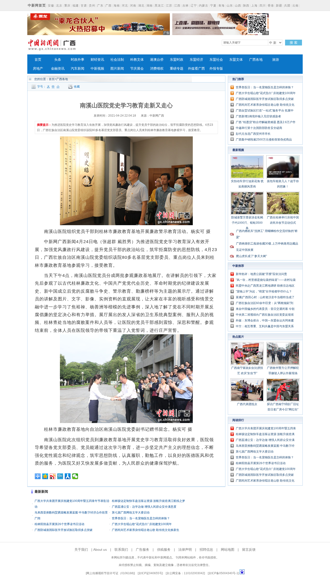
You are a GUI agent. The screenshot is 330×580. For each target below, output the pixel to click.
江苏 (169, 5)
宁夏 (213, 5)
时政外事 (77, 59)
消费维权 (157, 68)
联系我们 (121, 549)
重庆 (67, 5)
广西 (108, 5)
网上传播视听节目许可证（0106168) (110, 573)
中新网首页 (37, 5)
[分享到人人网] (68, 476)
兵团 (287, 5)
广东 (100, 5)
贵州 (92, 5)
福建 (75, 5)
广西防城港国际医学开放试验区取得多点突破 (64, 530)
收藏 (77, 86)
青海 (221, 5)
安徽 (51, 5)
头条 (57, 59)
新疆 (279, 5)
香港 (271, 5)
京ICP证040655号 (150, 573)
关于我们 (81, 549)
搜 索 (293, 43)
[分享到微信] (75, 476)
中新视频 (97, 68)
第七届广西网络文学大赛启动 (131, 512)
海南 (117, 5)
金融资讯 (58, 68)
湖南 (149, 5)
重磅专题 (176, 68)
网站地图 (227, 549)
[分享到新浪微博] (53, 476)
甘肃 (84, 5)
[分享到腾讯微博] (60, 476)
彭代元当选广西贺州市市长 (253, 133)
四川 (262, 5)
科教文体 (137, 59)
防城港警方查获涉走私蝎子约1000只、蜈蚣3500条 (247, 223)
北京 (59, 5)
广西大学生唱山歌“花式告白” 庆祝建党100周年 (142, 524)
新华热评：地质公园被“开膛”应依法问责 (261, 274)
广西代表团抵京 (247, 404)
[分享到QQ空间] (45, 476)
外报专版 (216, 68)
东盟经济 (196, 59)
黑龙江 (159, 5)
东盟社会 (216, 59)
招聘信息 (206, 549)
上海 (254, 5)
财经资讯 (97, 59)
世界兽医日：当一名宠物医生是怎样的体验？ (141, 518)
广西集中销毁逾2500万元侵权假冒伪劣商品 (264, 139)
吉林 (185, 5)
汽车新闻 (77, 68)
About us (100, 549)
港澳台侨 (157, 59)
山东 (230, 5)
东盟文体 (236, 59)
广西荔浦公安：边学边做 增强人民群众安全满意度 (144, 506)
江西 (177, 5)
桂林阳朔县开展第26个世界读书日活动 (59, 524)
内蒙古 (203, 5)
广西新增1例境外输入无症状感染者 (258, 116)
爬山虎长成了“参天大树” (251, 256)
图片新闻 (117, 68)
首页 (38, 59)
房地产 (38, 68)
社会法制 (117, 59)
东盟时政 (176, 59)
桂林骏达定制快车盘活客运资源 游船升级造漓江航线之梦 (148, 501)
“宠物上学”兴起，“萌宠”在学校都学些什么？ (264, 291)
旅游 (275, 59)
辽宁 (194, 5)
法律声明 (185, 549)
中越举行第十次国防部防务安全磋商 (259, 128)
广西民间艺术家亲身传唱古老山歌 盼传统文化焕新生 (145, 530)
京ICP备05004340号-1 (223, 573)
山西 (238, 5)
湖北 (141, 5)
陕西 (246, 5)
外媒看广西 (196, 68)
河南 (133, 5)
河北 (125, 5)
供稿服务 (164, 549)
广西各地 (256, 59)
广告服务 (142, 549)
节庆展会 (137, 68)
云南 (295, 5)
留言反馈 (249, 549)
